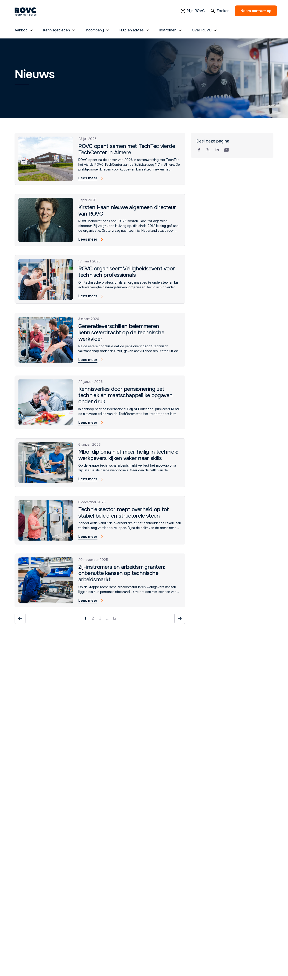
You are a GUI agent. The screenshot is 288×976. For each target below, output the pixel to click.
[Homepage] (25, 11)
